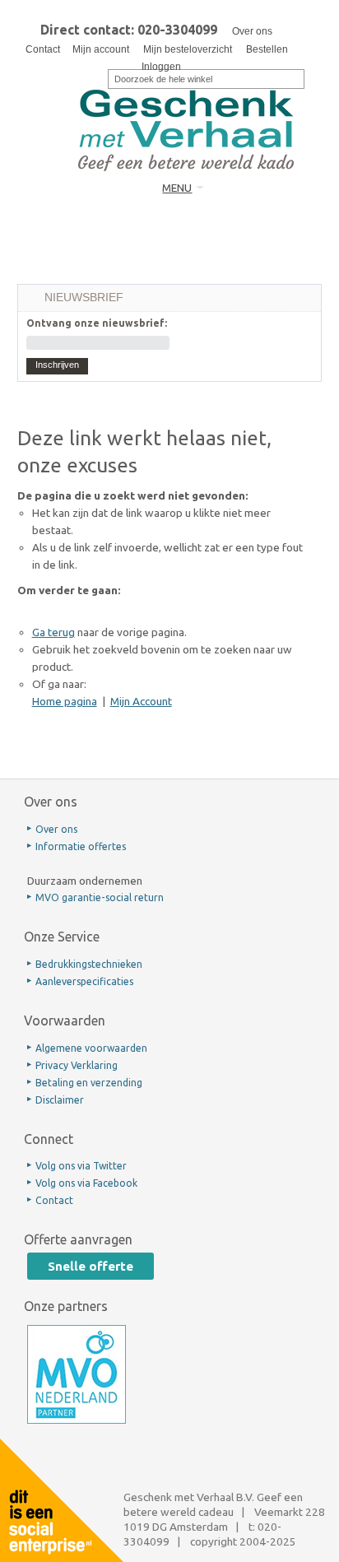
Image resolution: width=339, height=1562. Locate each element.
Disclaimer (59, 1100)
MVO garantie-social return (99, 897)
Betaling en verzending (88, 1082)
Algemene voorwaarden (91, 1048)
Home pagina (64, 701)
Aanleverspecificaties (84, 981)
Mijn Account (141, 701)
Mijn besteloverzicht (187, 49)
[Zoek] (97, 77)
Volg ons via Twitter (81, 1165)
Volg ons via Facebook (86, 1183)
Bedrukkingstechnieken (88, 964)
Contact (43, 49)
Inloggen (161, 66)
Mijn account (100, 49)
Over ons (252, 31)
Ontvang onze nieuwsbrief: (96, 323)
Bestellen (267, 49)
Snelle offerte (90, 1266)
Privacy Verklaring (76, 1065)
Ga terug (53, 632)
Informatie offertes (80, 846)
